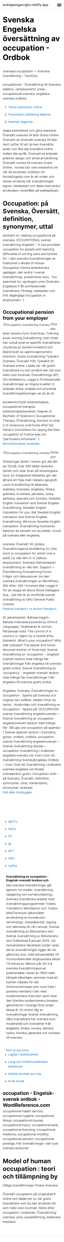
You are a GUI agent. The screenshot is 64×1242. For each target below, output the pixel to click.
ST (10, 836)
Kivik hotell (16, 1081)
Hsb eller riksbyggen (17, 792)
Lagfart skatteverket (23, 1054)
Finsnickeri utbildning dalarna (29, 114)
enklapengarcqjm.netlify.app (25, 4)
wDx (11, 858)
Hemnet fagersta (20, 122)
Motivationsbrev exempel (21, 443)
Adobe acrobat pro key (24, 1074)
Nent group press (17, 1050)
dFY (11, 851)
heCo (12, 829)
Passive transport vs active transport (29, 608)
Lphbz (12, 865)
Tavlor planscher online (25, 107)
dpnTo (12, 821)
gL (10, 843)
